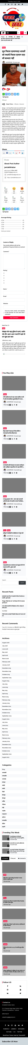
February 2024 (6, 738)
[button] (18, 32)
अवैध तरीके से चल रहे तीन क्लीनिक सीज (17, 843)
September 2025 (6, 677)
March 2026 (5, 658)
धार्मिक (3, 801)
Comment (6, 251)
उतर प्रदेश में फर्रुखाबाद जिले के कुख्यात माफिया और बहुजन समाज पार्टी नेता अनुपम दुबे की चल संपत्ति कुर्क (17, 850)
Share (5, 97)
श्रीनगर (3, 817)
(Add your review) (5, 231)
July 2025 (4, 684)
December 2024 (6, 706)
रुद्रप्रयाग (4, 814)
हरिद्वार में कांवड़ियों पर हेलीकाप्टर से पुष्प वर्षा (13, 533)
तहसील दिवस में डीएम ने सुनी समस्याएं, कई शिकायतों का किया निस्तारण (14, 924)
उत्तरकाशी (4, 772)
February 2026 (6, 661)
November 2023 (6, 747)
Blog (5, 530)
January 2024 (6, 741)
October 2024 (6, 712)
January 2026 (6, 665)
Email (5, 296)
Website (5, 303)
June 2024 (5, 725)
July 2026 (5, 646)
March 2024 (5, 735)
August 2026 (5, 642)
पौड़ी (3, 807)
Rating (5, 270)
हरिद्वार (3, 823)
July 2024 (5, 722)
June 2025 (5, 687)
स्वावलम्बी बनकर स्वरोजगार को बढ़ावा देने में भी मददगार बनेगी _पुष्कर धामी (13, 566)
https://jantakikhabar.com (14, 177)
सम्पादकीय (4, 820)
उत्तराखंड (4, 779)
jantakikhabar (10, 167)
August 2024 (5, 719)
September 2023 (6, 754)
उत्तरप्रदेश (4, 775)
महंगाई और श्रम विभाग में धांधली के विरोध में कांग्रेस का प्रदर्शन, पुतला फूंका (13, 901)
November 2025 (6, 671)
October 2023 (6, 751)
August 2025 (5, 681)
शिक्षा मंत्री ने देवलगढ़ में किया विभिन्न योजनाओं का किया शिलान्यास (11, 432)
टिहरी (3, 791)
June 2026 (5, 649)
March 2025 (5, 696)
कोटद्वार (3, 782)
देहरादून (4, 47)
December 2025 (6, 668)
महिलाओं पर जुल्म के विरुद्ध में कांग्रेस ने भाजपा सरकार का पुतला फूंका (12, 878)
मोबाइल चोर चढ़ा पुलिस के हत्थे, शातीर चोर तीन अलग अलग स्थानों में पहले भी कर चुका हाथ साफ (13, 334)
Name (5, 289)
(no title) (4, 611)
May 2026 (5, 652)
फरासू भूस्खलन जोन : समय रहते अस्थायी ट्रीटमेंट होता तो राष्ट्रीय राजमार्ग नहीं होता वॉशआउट (13, 500)
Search (4, 580)
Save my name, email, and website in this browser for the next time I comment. (15, 312)
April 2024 (5, 732)
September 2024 (6, 716)
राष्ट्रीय (3, 810)
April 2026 (5, 655)
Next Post (5, 325)
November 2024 (6, 709)
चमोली (4, 328)
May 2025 (4, 690)
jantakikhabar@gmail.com (14, 174)
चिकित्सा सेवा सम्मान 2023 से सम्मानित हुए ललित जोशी (13, 948)
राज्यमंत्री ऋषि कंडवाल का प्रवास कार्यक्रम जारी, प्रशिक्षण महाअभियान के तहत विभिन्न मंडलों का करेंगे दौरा (13, 466)
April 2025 (5, 693)
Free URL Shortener (7, 627)
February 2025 (6, 700)
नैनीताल (4, 804)
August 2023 (5, 757)
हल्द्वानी (3, 826)
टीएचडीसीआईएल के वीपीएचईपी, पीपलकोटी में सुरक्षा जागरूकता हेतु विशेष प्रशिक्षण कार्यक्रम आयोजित (17, 837)
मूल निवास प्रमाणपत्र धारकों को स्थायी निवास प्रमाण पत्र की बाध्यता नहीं (13, 55)
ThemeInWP (21, 1035)
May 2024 (5, 728)
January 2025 (6, 703)
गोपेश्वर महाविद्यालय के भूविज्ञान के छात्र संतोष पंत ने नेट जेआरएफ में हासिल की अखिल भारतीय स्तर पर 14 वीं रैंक (14, 971)
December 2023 (6, 744)
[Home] (3, 32)
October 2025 (6, 674)
